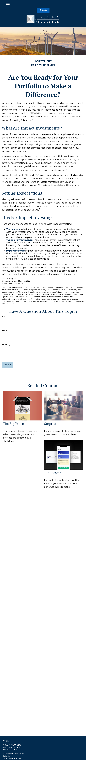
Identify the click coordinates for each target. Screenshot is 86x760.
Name (5, 316)
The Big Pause (13, 424)
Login (44, 10)
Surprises (51, 424)
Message (6, 344)
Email (5, 330)
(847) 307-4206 (15, 745)
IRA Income (52, 473)
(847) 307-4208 (15, 747)
